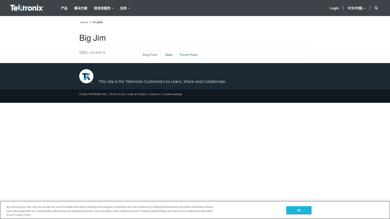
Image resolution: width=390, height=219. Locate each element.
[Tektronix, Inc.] (27, 6)
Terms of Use (117, 94)
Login (334, 8)
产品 (64, 8)
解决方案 (81, 8)
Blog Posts (150, 55)
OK (299, 210)
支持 (123, 8)
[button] (376, 7)
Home (84, 22)
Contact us (155, 94)
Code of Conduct (137, 94)
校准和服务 (102, 8)
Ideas (168, 55)
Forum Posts (189, 55)
